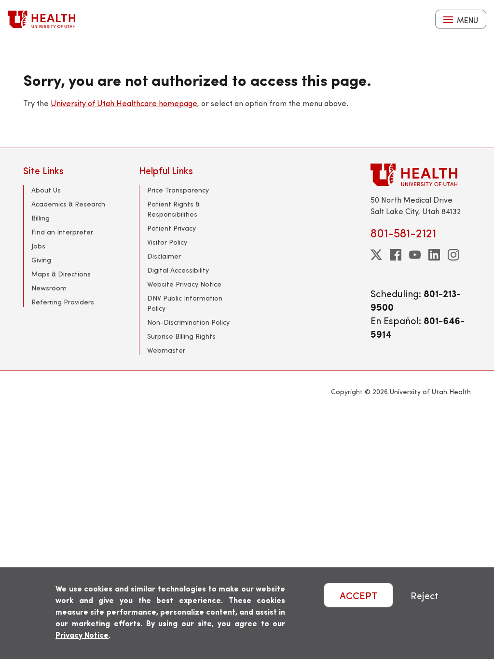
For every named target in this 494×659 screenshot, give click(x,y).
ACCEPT (358, 595)
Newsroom (49, 287)
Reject (425, 595)
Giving (41, 259)
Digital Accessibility (178, 270)
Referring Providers (62, 301)
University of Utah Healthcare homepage (124, 103)
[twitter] (376, 255)
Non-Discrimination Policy (188, 322)
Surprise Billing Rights (181, 336)
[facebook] (395, 255)
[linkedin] (434, 255)
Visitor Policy (167, 242)
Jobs (38, 245)
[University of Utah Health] (41, 19)
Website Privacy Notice (184, 283)
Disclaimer (164, 256)
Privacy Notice (82, 634)
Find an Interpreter (62, 231)
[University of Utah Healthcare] (420, 175)
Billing (40, 217)
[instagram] (453, 255)
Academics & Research (68, 203)
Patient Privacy (171, 228)
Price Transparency (178, 189)
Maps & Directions (61, 273)
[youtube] (415, 255)
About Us (46, 189)
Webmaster (166, 350)
